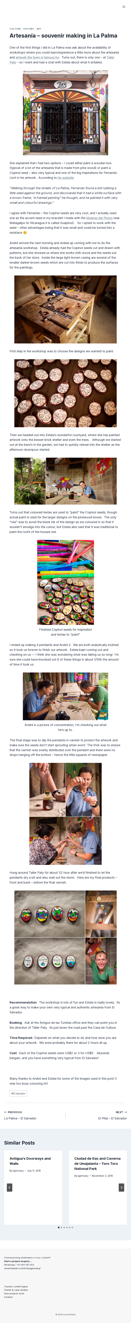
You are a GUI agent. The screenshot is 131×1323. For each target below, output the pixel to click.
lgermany (18, 1170)
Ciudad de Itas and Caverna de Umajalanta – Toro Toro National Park (97, 1163)
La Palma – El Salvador (20, 1115)
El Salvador (18, 1093)
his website (66, 177)
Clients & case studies (16, 1290)
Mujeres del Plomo (99, 218)
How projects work (14, 1293)
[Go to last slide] (9, 1187)
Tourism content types (16, 1286)
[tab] (59, 1227)
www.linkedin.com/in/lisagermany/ (22, 1268)
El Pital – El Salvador (112, 1115)
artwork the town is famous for (37, 57)
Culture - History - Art (25, 29)
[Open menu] (124, 6)
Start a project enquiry (17, 1261)
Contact (8, 1297)
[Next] (121, 1187)
